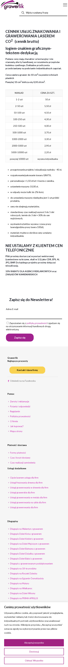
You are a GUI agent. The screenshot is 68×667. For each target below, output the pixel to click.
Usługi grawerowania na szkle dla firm (28, 502)
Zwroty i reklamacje (19, 401)
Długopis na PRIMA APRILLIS (24, 598)
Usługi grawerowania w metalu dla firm (28, 497)
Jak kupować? (17, 426)
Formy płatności (18, 452)
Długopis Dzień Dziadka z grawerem (27, 553)
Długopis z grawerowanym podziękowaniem (31, 563)
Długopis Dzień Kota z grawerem (26, 534)
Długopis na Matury (19, 583)
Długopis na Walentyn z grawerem (26, 529)
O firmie (14, 421)
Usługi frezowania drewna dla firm (26, 482)
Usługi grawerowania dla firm (24, 507)
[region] (34, 634)
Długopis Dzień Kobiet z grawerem (26, 538)
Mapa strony (16, 431)
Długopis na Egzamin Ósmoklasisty (27, 578)
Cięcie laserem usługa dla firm (24, 477)
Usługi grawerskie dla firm (22, 492)
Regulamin (15, 411)
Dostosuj (34, 651)
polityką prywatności (37, 323)
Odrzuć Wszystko (34, 660)
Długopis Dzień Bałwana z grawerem (27, 548)
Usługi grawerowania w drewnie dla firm (29, 487)
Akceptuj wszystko (34, 642)
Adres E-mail (12, 309)
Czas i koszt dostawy (20, 457)
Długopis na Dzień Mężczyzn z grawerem (29, 543)
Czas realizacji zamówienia (22, 462)
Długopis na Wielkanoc (21, 588)
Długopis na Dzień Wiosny (22, 593)
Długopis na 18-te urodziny (23, 568)
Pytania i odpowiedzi (20, 406)
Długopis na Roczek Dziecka (23, 573)
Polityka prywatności (20, 416)
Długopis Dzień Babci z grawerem (26, 558)
